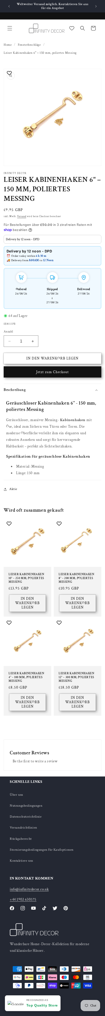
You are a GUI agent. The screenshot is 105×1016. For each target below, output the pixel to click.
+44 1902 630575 (23, 899)
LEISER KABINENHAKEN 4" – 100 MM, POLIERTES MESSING (26, 677)
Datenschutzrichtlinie (26, 816)
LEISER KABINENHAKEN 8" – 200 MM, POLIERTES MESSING (76, 578)
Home (7, 45)
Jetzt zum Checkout (52, 372)
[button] (9, 28)
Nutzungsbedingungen (26, 806)
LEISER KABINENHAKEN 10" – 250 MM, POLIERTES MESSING (26, 578)
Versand (21, 216)
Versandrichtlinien (23, 827)
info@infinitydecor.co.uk (29, 889)
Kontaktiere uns (21, 861)
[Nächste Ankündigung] (96, 6)
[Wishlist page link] (71, 28)
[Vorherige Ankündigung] (9, 6)
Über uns (16, 795)
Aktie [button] (13, 489)
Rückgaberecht (21, 839)
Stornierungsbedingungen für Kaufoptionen (42, 850)
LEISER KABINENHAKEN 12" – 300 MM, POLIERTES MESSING (76, 677)
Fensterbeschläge (29, 45)
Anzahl (8, 332)
